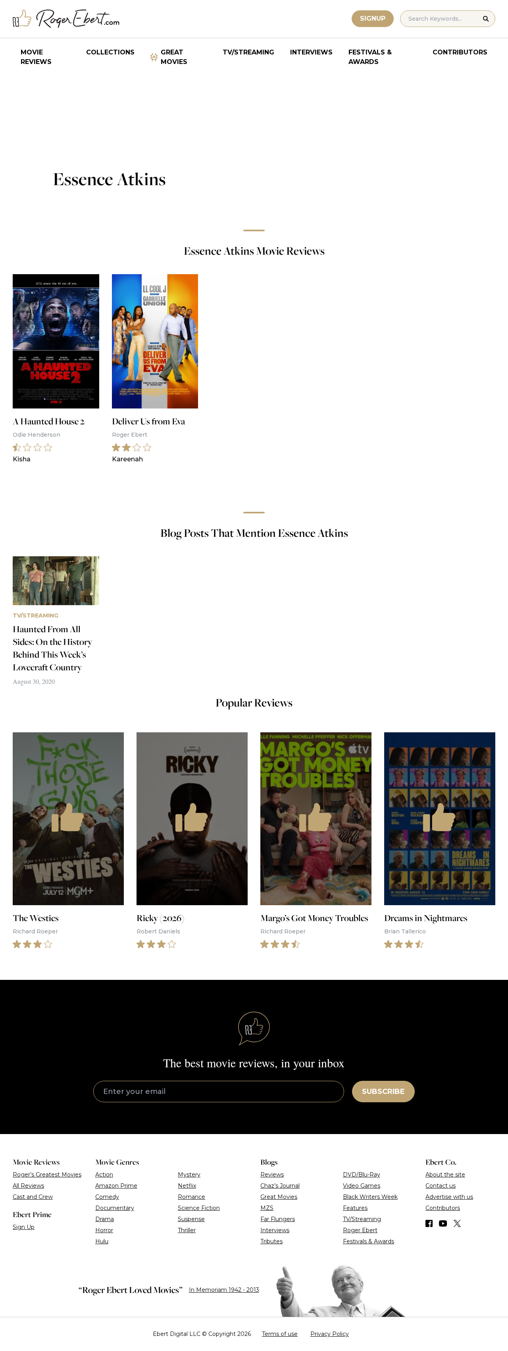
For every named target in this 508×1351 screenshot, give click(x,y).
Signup (372, 18)
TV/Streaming (248, 52)
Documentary (114, 1208)
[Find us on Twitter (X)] (457, 1223)
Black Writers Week (370, 1196)
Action (104, 1174)
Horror (104, 1230)
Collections (110, 52)
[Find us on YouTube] (443, 1223)
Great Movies (174, 57)
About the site (445, 1174)
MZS (266, 1208)
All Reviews (28, 1185)
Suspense (191, 1219)
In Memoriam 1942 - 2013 (224, 1289)
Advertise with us (449, 1196)
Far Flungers (277, 1219)
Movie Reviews (36, 57)
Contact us (440, 1185)
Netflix (187, 1185)
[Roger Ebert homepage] (66, 19)
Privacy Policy (329, 1333)
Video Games (361, 1185)
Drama (104, 1219)
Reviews (272, 1174)
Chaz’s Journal (280, 1185)
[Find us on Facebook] (429, 1223)
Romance (191, 1196)
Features (355, 1208)
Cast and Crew (33, 1196)
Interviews (311, 52)
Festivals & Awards (370, 57)
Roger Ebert (360, 1230)
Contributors (460, 52)
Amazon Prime (116, 1185)
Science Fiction (199, 1208)
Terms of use (280, 1333)
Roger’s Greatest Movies (47, 1174)
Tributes (271, 1241)
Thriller (187, 1230)
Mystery (189, 1174)
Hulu (101, 1241)
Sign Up (24, 1227)
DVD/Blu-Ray (361, 1174)
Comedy (107, 1196)
